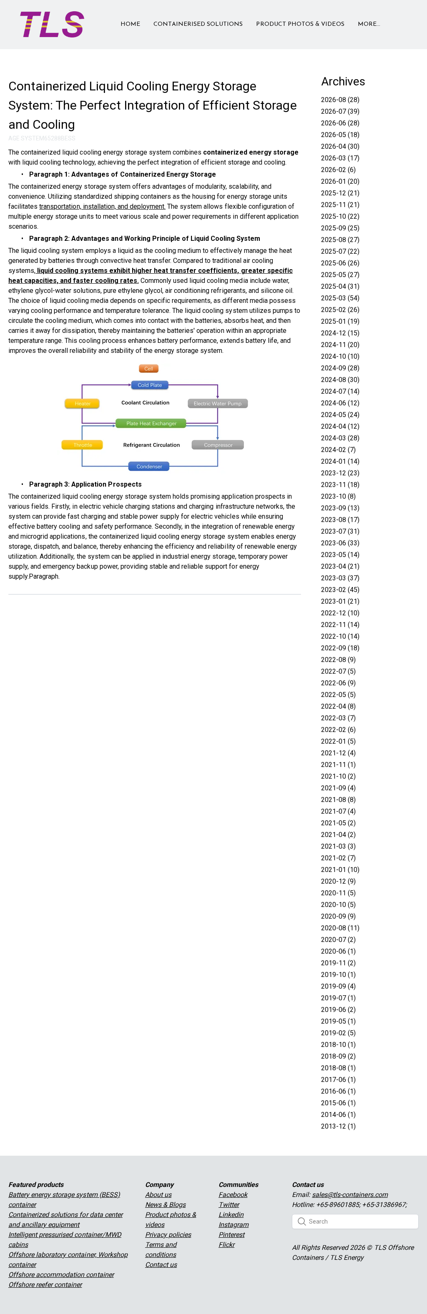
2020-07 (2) (338, 940)
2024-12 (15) (340, 333)
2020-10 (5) (338, 905)
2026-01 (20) (340, 181)
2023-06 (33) (340, 543)
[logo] (52, 24)
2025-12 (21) (340, 193)
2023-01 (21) (340, 601)
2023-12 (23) (340, 473)
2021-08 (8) (338, 800)
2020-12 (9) (338, 881)
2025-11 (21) (340, 205)
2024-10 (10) (340, 356)
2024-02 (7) (338, 450)
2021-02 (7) (338, 858)
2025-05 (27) (340, 275)
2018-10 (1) (338, 1045)
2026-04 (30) (340, 146)
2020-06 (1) (338, 951)
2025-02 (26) (340, 310)
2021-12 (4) (338, 753)
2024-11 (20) (340, 345)
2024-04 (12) (340, 426)
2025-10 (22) (340, 216)
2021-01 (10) (340, 870)
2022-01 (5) (338, 741)
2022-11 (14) (340, 625)
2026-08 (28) (340, 100)
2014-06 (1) (338, 1115)
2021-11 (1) (338, 765)
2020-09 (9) (338, 916)
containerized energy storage (251, 152)
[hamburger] (94, 20)
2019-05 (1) (338, 1021)
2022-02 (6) (338, 730)
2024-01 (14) (340, 461)
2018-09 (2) (338, 1056)
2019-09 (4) (338, 986)
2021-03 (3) (338, 846)
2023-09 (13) (340, 508)
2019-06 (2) (338, 1010)
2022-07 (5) (338, 671)
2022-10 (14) (340, 636)
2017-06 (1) (338, 1080)
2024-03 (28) (340, 438)
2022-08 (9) (338, 660)
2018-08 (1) (338, 1068)
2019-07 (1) (338, 998)
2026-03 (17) (340, 158)
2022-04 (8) (338, 706)
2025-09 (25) (340, 228)
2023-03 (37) (340, 578)
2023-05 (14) (340, 555)
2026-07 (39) (340, 111)
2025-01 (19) (340, 321)
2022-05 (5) (338, 695)
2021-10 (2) (338, 776)
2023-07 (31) (340, 531)
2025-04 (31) (340, 286)
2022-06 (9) (338, 683)
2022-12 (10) (340, 613)
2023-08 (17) (340, 520)
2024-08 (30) (340, 380)
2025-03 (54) (340, 298)
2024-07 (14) (340, 391)
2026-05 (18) (340, 135)
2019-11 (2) (338, 963)
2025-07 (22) (340, 251)
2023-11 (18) (340, 485)
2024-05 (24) (340, 415)
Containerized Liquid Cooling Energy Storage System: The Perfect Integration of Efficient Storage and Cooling (152, 105)
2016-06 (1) (338, 1091)
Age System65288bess (41, 138)
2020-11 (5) (338, 893)
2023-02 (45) (340, 590)
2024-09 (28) (340, 368)
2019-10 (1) (338, 975)
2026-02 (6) (338, 170)
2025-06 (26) (340, 263)
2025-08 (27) (340, 240)
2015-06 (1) (338, 1103)
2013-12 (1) (338, 1126)
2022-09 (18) (340, 648)
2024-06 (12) (340, 403)
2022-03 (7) (338, 718)
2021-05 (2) (338, 823)
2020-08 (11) (340, 928)
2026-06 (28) (340, 123)
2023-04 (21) (340, 566)
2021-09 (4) (338, 788)
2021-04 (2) (338, 835)
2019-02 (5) (338, 1033)
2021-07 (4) (338, 811)
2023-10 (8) (338, 496)
